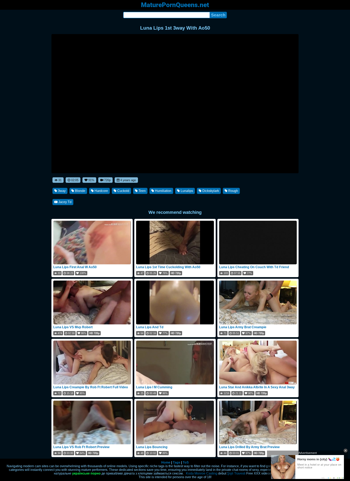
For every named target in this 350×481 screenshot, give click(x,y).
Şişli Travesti (236, 473)
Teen (142, 191)
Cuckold (122, 191)
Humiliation (162, 191)
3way (61, 191)
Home (165, 462)
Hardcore (101, 191)
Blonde (79, 191)
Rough (232, 191)
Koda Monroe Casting (201, 473)
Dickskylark (210, 191)
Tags (176, 462)
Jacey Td (64, 202)
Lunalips (186, 191)
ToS (186, 462)
